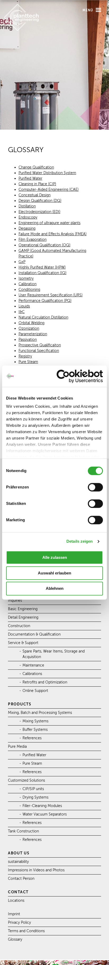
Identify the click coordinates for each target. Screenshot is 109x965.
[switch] (95, 487)
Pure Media (17, 747)
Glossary (15, 939)
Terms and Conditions (26, 931)
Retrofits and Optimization (44, 682)
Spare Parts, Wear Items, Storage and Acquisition (53, 654)
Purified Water (34, 755)
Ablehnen (54, 588)
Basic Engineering (23, 609)
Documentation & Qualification (34, 634)
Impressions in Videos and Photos (36, 870)
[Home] (21, 29)
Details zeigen (79, 541)
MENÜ (89, 10)
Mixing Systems (35, 721)
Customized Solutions (26, 780)
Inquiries (15, 600)
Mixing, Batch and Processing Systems (40, 713)
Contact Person (21, 879)
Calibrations (32, 674)
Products (19, 704)
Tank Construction (23, 831)
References (32, 738)
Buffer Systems (35, 730)
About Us (19, 853)
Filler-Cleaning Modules (42, 806)
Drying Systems (35, 797)
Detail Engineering (23, 617)
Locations (16, 901)
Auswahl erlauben (54, 573)
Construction (19, 626)
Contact (18, 892)
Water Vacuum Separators (44, 814)
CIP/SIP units (33, 789)
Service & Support (23, 643)
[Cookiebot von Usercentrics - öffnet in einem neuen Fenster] (80, 376)
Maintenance (33, 665)
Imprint (14, 914)
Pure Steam (32, 763)
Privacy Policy (19, 923)
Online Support (35, 691)
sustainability (18, 862)
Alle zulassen (54, 557)
